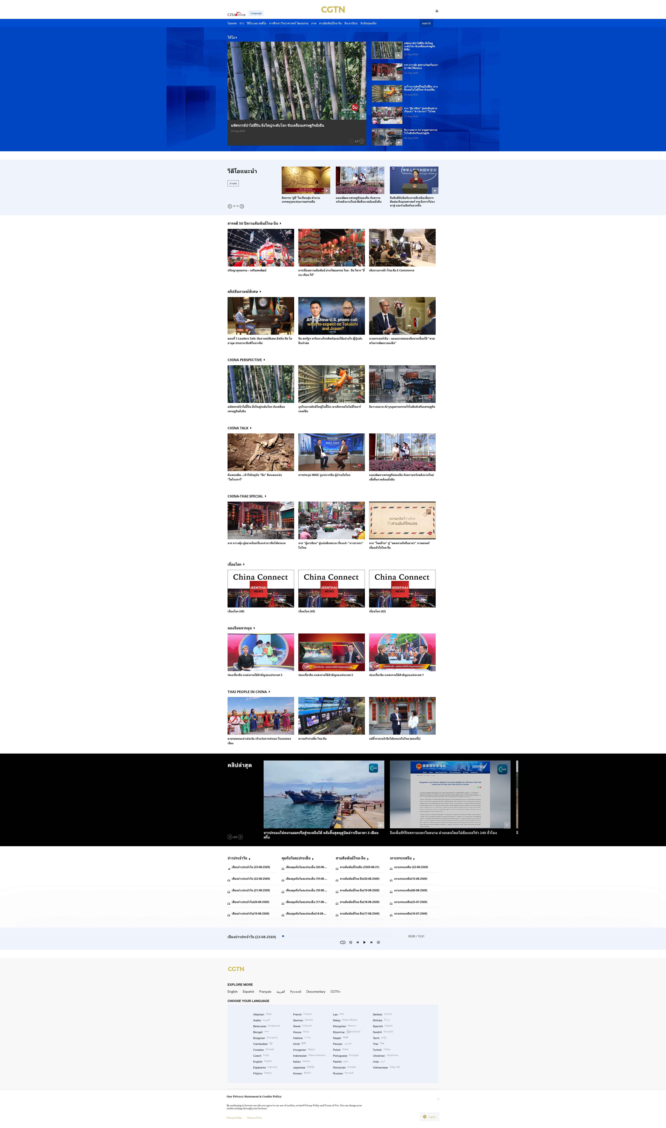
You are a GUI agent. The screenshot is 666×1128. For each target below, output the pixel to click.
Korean (302, 1073)
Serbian (382, 1014)
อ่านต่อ (233, 183)
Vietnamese (386, 1067)
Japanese (303, 1067)
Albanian (262, 1014)
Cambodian (262, 1044)
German (303, 1020)
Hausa (301, 1032)
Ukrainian (385, 1055)
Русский (295, 991)
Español (248, 991)
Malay (345, 1020)
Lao (338, 1014)
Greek (302, 1026)
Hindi (299, 1044)
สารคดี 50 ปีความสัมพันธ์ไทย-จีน (253, 223)
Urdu (379, 1061)
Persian (342, 1044)
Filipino (262, 1073)
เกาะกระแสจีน (401, 858)
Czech (261, 1055)
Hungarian (304, 1049)
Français (265, 991)
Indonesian (309, 1055)
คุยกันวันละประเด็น (296, 858)
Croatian (263, 1049)
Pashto (340, 1061)
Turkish (381, 1049)
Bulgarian (265, 1038)
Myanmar (346, 1032)
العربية (280, 991)
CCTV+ (336, 991)
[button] (351, 141)
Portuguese (346, 1055)
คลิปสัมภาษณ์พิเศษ (243, 291)
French (302, 1014)
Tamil (379, 1038)
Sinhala (381, 1020)
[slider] (283, 936)
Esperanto (265, 1067)
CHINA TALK (238, 427)
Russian (343, 1073)
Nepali (340, 1038)
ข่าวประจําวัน (237, 858)
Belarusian (266, 1026)
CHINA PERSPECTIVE (245, 359)
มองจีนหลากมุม (240, 628)
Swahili (383, 1032)
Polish (340, 1049)
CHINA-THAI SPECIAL (245, 496)
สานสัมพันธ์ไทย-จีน (350, 858)
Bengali (260, 1032)
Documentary (315, 991)
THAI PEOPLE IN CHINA (247, 691)
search (426, 23)
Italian (301, 1061)
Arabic (261, 1020)
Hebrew (302, 1038)
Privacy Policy (234, 1117)
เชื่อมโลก (234, 564)
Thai (378, 1044)
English (233, 991)
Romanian (344, 1067)
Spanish (382, 1026)
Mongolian (344, 1026)
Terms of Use (254, 1117)
